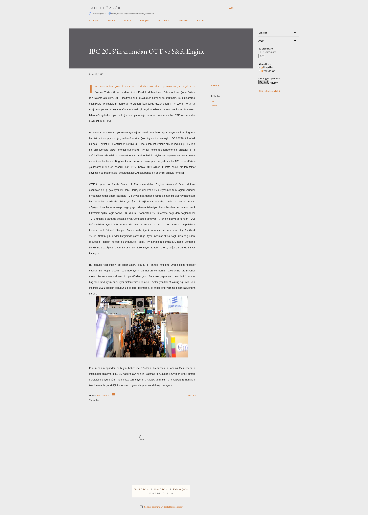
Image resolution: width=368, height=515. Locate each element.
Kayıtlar (268, 67)
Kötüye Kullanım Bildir (269, 90)
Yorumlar (269, 70)
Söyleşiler (144, 20)
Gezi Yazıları (163, 20)
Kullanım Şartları (180, 489)
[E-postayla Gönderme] (113, 395)
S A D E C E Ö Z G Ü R (104, 8)
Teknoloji (110, 20)
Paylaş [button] (215, 85)
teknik (214, 105)
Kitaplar (128, 20)
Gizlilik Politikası (141, 489)
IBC (213, 101)
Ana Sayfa (93, 20)
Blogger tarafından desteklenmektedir (163, 507)
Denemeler (183, 20)
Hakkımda (201, 20)
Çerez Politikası (161, 489)
